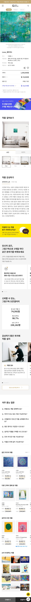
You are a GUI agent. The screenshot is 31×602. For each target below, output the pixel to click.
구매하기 (8, 600)
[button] (2, 291)
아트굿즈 (22, 9)
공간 (7, 152)
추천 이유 (14, 182)
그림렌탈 (9, 9)
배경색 (23, 152)
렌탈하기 (23, 600)
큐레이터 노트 (6, 182)
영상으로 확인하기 (14, 387)
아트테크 (15, 9)
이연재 (9, 56)
